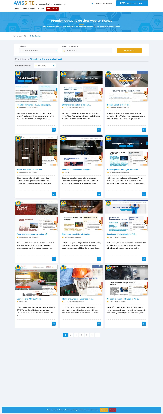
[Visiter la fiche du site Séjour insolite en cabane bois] (36, 151)
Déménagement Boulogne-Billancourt (123, 170)
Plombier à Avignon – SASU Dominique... (34, 105)
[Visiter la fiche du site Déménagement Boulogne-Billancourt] (126, 151)
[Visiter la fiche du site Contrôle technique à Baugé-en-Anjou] (126, 280)
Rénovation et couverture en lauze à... (32, 234)
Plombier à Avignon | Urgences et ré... (77, 299)
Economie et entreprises (28, 108)
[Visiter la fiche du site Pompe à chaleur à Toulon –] (126, 86)
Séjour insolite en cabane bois (29, 170)
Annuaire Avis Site (20, 36)
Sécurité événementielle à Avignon (76, 170)
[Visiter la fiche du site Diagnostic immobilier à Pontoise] (81, 215)
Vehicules (23, 302)
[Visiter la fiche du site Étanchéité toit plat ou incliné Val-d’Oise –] (81, 86)
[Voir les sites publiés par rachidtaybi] (18, 74)
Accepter (104, 410)
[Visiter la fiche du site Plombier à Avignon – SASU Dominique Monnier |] (36, 86)
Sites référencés (29, 8)
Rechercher (128, 50)
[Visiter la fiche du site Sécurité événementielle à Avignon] (81, 151)
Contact (41, 8)
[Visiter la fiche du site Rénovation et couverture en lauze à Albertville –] (36, 215)
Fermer (112, 410)
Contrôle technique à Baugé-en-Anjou (123, 299)
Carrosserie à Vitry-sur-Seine (29, 299)
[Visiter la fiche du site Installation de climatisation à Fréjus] (126, 215)
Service (67, 172)
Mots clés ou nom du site (70, 46)
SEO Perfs (51, 9)
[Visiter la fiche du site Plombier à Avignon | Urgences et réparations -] (81, 280)
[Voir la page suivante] (97, 335)
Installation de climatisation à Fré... (121, 234)
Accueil (17, 8)
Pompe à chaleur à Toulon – (119, 105)
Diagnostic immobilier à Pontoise (76, 234)
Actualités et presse (72, 237)
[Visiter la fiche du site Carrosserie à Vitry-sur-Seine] (36, 280)
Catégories (22, 46)
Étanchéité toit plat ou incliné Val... (76, 105)
